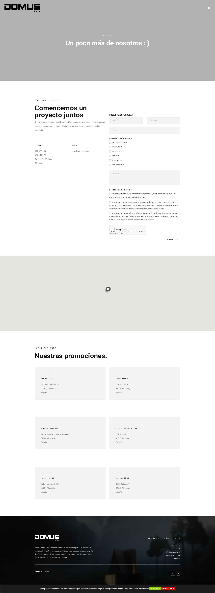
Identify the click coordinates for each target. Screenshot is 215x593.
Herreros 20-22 (117, 147)
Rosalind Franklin (118, 165)
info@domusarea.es (80, 151)
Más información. (141, 589)
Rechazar (168, 588)
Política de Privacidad (135, 197)
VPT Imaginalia (117, 160)
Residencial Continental (119, 142)
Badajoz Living (117, 151)
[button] (107, 289)
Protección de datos (120, 190)
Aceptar (155, 588)
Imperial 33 (116, 156)
